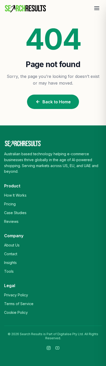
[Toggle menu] (97, 8)
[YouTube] (57, 348)
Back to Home (56, 101)
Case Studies (15, 213)
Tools (9, 271)
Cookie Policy (16, 312)
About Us (12, 245)
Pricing (10, 204)
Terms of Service (18, 303)
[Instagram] (48, 348)
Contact (10, 254)
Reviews (11, 221)
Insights (10, 262)
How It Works (15, 195)
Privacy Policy (16, 295)
